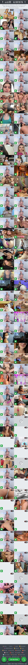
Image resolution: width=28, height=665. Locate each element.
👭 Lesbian (17, 652)
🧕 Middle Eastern (8, 648)
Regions (9, 663)
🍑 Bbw (24, 650)
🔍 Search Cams (21, 661)
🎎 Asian (5, 646)
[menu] (4, 659)
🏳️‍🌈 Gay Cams (14, 654)
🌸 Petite (6, 652)
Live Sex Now (14, 659)
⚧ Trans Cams (21, 654)
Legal (26, 663)
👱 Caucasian (22, 646)
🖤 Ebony (10, 646)
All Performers (21, 663)
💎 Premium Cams (7, 656)
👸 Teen (22, 648)
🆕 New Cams (6, 654)
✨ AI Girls (23, 656)
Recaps (16, 663)
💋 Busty (12, 652)
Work (13, 663)
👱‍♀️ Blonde (4, 650)
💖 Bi (23, 652)
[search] (24, 659)
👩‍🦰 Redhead (18, 650)
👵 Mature (16, 648)
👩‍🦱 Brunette (11, 650)
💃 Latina (16, 646)
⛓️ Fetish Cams (15, 656)
